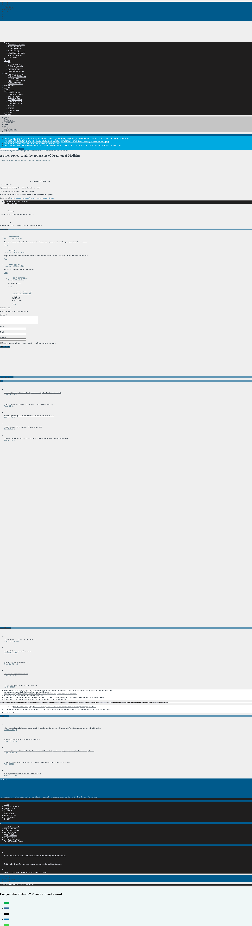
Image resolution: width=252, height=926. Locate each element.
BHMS (10, 62)
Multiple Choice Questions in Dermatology (17, 651)
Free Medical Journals (11, 827)
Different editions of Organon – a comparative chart (20, 639)
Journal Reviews (10, 832)
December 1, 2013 (10, 653)
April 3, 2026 (8, 764)
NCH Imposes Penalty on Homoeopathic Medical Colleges (22, 774)
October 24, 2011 (6, 160)
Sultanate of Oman (14, 98)
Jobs (5, 59)
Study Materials (9, 85)
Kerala (10, 112)
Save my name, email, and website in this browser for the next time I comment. (29, 343)
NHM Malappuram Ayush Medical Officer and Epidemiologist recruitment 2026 (29, 416)
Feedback (7, 881)
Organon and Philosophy (25, 160)
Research (7, 114)
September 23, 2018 (11, 664)
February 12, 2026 (10, 775)
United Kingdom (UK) (15, 103)
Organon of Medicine (15, 48)
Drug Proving (12, 57)
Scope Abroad (9, 91)
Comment (3, 315)
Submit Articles (9, 8)
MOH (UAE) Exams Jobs (16, 75)
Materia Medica (13, 50)
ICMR (97, 702)
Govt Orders (8, 131)
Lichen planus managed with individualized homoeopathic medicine (27, 692)
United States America (15, 101)
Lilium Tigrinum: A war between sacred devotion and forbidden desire (38, 864)
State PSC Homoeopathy (16, 80)
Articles (6, 43)
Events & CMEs (9, 808)
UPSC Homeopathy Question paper (158, 702)
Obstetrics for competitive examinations (16, 674)
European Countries (15, 100)
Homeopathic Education (16, 45)
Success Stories (9, 817)
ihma (100, 702)
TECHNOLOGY (9, 121)
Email (2, 332)
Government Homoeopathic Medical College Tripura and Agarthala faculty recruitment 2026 (32, 393)
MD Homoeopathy (14, 64)
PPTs (6, 89)
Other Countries (13, 110)
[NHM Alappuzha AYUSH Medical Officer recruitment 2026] (8, 424)
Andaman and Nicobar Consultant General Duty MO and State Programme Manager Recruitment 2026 (36, 438)
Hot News (7, 4)
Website (3, 337)
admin (14, 160)
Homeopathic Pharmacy (16, 54)
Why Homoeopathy (10, 130)
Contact (6, 11)
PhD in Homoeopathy (15, 66)
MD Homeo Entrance (15, 78)
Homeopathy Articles (15, 46)
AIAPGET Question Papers (13, 841)
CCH (19, 702)
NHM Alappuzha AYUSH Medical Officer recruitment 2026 (23, 427)
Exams (6, 73)
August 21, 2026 (9, 730)
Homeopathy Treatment (12, 830)
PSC (128, 702)
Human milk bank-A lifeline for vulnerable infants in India (23, 695)
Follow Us (7, 9)
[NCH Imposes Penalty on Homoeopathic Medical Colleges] (8, 770)
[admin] (6, 869)
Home (6, 2)
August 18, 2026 (9, 741)
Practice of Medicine (15, 55)
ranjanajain (13, 264)
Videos (6, 117)
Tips (5, 126)
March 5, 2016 (9, 687)
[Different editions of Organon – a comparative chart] (8, 636)
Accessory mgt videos (11, 806)
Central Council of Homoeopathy (34, 702)
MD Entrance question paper (118, 702)
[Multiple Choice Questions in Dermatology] (8, 647)
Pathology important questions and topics (16, 662)
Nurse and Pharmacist (15, 68)
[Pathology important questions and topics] (8, 659)
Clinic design (8, 122)
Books (6, 119)
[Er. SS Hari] (6, 861)
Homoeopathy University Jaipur (86, 702)
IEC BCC (7, 819)
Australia (11, 108)
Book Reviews (9, 814)
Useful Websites (9, 834)
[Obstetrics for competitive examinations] (8, 670)
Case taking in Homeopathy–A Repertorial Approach (29, 872)
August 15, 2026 (9, 752)
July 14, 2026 (8, 417)
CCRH (23, 702)
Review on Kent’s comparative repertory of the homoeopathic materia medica (39, 855)
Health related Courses (16, 71)
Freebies (7, 128)
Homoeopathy (57, 702)
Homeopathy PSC (48, 702)
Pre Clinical (8, 810)
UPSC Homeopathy (11, 836)
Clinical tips (8, 812)
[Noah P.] (6, 852)
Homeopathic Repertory (16, 52)
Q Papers (7, 87)
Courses (7, 61)
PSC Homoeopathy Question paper (138, 702)
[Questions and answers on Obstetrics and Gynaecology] (8, 682)
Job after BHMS (106, 702)
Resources (8, 6)
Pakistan (11, 107)
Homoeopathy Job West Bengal (69, 702)
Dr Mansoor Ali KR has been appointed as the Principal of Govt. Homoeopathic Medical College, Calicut (37, 762)
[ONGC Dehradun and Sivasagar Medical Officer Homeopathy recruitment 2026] (8, 401)
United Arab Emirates (15, 94)
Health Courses (9, 837)
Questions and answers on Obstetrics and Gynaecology (21, 685)
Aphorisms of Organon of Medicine (16, 201)
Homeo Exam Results (15, 84)
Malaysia (11, 105)
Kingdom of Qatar (14, 96)
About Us (7, 876)
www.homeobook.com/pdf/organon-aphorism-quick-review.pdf (32, 198)
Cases (6, 124)
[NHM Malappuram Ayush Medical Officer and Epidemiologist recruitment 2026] (8, 412)
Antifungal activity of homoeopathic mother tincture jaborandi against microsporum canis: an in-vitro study (40, 694)
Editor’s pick (4, 716)
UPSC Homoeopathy (15, 82)
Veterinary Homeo (14, 70)
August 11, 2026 (9, 394)
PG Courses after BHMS (12, 839)
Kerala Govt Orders (10, 815)
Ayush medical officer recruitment (9, 702)
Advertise (7, 878)
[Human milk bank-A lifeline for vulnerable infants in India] (8, 736)
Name (2, 327)
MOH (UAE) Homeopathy (17, 77)
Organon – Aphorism (11, 203)
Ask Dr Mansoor (9, 879)
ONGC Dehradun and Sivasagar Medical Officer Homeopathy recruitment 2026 (29, 404)
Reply (6, 245)
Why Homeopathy (10, 829)
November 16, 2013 (11, 641)
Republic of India (14, 93)
